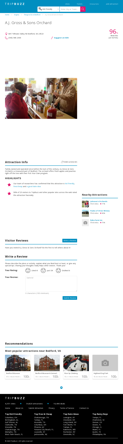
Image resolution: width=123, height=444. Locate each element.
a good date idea (34, 186)
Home (7, 15)
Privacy (52, 408)
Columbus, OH (11, 417)
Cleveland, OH (69, 420)
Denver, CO (97, 422)
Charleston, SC (98, 420)
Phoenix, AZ (39, 427)
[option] (41, 98)
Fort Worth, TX (69, 425)
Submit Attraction (36, 408)
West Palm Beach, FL (14, 434)
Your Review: (11, 277)
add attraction (112, 4)
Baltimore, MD (69, 429)
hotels (80, 4)
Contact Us (84, 408)
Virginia (16, 15)
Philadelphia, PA (99, 434)
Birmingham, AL (11, 420)
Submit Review (70, 298)
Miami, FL (96, 429)
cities (67, 4)
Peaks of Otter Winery (100, 211)
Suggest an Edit (61, 38)
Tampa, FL (38, 420)
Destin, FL (96, 425)
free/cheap (17, 186)
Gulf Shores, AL (11, 422)
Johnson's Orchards (98, 201)
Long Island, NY (70, 422)
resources (94, 4)
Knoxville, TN (10, 427)
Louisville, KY (39, 432)
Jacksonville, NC (40, 434)
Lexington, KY (69, 417)
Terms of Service (67, 408)
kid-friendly (69, 183)
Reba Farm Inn (96, 220)
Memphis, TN (10, 432)
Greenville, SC (69, 434)
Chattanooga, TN (12, 429)
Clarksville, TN (11, 425)
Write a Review (70, 240)
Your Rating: (11, 270)
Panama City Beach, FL (44, 429)
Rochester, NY (69, 432)
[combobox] (48, 9)
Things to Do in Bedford (32, 15)
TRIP (15, 3)
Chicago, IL (97, 427)
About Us (19, 408)
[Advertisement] (61, 59)
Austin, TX (96, 432)
